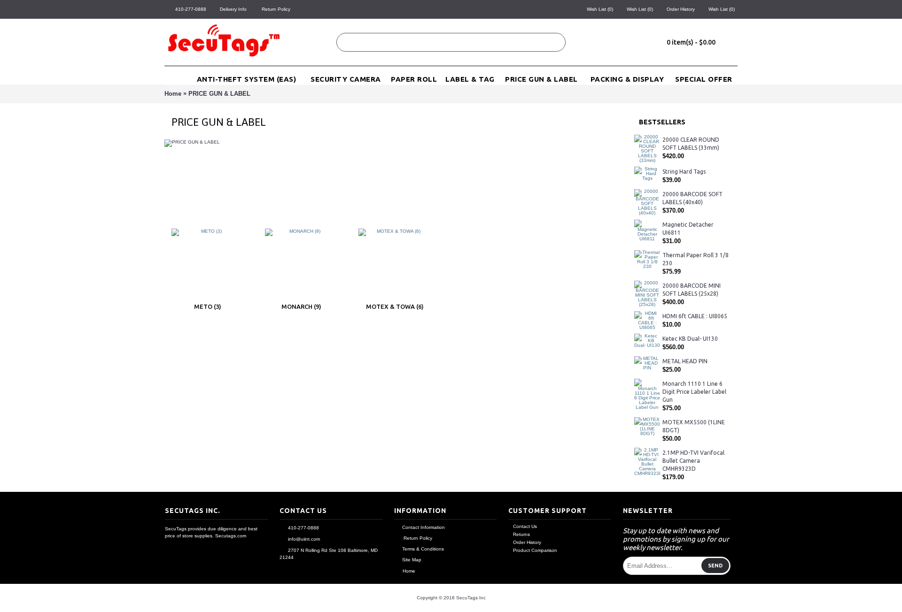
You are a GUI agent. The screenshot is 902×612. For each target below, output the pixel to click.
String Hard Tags (684, 171)
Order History (527, 542)
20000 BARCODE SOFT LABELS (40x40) (692, 198)
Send (715, 565)
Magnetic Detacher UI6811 (688, 229)
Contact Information (423, 527)
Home (172, 93)
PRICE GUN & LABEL (219, 93)
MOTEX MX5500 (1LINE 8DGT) (693, 426)
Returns (521, 534)
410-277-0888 (303, 527)
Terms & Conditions (423, 548)
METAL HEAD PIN (685, 361)
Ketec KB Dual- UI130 (690, 339)
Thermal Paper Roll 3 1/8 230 (695, 259)
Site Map (411, 559)
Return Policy (417, 538)
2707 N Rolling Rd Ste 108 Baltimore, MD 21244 (329, 554)
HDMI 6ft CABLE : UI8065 (694, 316)
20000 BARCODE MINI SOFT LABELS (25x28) (691, 290)
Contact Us (525, 526)
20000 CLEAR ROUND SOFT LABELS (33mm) (690, 144)
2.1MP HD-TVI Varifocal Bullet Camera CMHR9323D (693, 461)
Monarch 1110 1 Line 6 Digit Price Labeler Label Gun (694, 392)
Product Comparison (535, 550)
